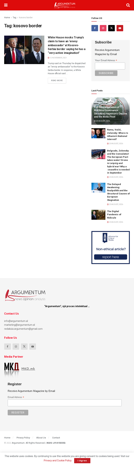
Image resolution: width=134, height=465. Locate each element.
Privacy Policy (23, 437)
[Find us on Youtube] (120, 28)
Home (7, 17)
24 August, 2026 (103, 121)
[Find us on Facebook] (94, 28)
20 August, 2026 (116, 144)
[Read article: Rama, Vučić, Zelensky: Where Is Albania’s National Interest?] (98, 133)
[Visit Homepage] (65, 5)
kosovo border (26, 17)
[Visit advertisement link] (110, 247)
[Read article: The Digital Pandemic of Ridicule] (98, 215)
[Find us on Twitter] (111, 28)
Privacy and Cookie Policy (57, 460)
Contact (56, 437)
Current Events (16, 39)
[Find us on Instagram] (103, 28)
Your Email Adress (106, 60)
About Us (41, 437)
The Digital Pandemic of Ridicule (114, 214)
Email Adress (16, 397)
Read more (58, 80)
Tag (14, 17)
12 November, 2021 (58, 58)
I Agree (82, 460)
